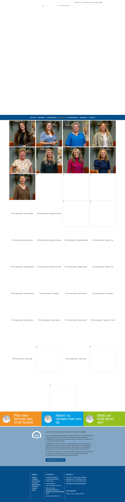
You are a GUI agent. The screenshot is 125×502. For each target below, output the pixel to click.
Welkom (32, 117)
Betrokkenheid (72, 117)
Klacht (34, 490)
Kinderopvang (52, 117)
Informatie (83, 117)
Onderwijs (41, 117)
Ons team (62, 117)
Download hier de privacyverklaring (76, 483)
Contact (92, 117)
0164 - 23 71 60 (50, 488)
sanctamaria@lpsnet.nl (52, 489)
